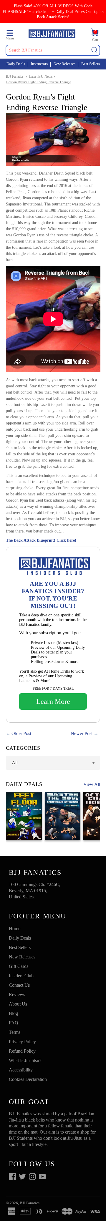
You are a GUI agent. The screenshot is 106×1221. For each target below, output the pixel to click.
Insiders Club (21, 975)
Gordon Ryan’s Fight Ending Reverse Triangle (38, 82)
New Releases (64, 64)
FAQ (13, 1022)
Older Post (21, 733)
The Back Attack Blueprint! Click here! (41, 540)
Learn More (53, 701)
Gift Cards (18, 966)
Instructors (39, 64)
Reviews (17, 994)
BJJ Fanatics (15, 76)
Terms (14, 1032)
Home (14, 928)
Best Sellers (90, 64)
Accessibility (21, 1069)
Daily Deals (15, 64)
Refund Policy (22, 1051)
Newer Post (81, 733)
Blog (13, 1013)
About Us (18, 1003)
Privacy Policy (22, 1041)
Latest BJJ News (41, 76)
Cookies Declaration (28, 1079)
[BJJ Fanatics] (52, 34)
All (15, 762)
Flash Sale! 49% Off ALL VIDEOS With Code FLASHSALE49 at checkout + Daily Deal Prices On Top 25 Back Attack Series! (53, 11)
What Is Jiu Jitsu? (25, 1060)
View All (91, 784)
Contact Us (19, 985)
